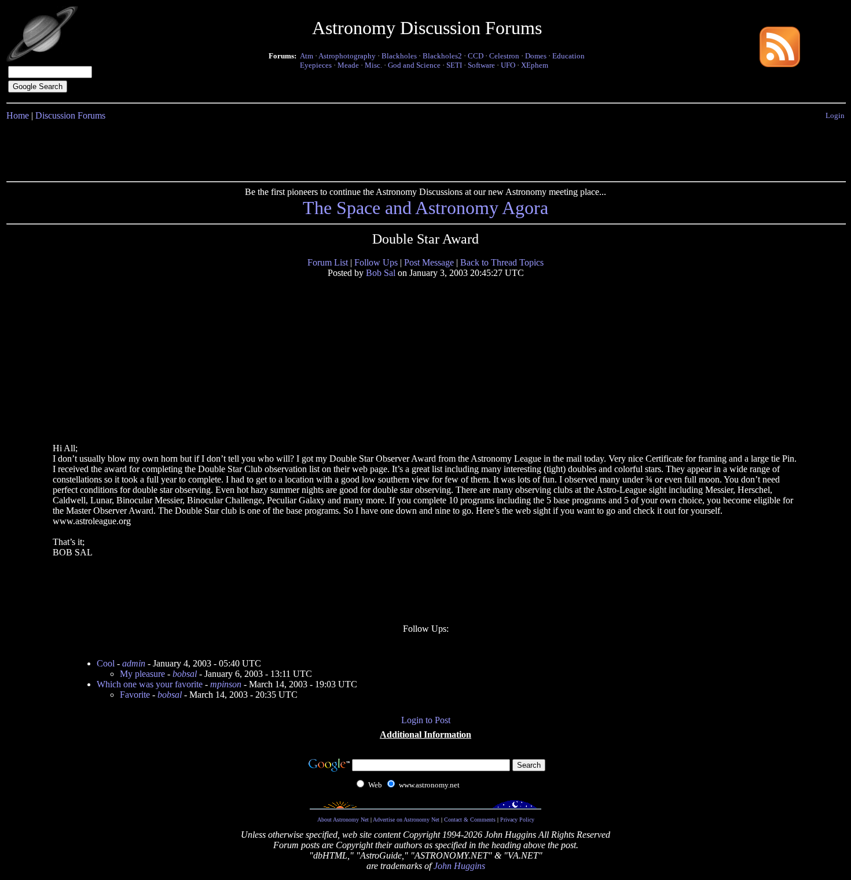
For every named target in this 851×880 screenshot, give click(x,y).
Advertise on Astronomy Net (406, 819)
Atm (306, 55)
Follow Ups (376, 262)
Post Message (429, 262)
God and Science (414, 65)
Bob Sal (380, 273)
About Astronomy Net (343, 819)
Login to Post (425, 720)
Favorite (135, 694)
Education (568, 55)
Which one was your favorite (150, 684)
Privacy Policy (517, 819)
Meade (348, 65)
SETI (454, 65)
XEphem (534, 65)
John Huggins (459, 866)
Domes (535, 55)
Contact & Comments (470, 819)
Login (835, 115)
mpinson (225, 684)
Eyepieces (316, 65)
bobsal (185, 674)
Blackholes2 (442, 55)
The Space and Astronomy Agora (425, 207)
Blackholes (399, 55)
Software (481, 65)
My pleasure (142, 674)
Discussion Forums (70, 115)
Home (17, 115)
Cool (106, 663)
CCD (475, 55)
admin (133, 663)
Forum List (327, 262)
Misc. (373, 65)
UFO (508, 65)
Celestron (504, 55)
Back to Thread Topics (502, 262)
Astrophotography (347, 55)
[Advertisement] (425, 149)
